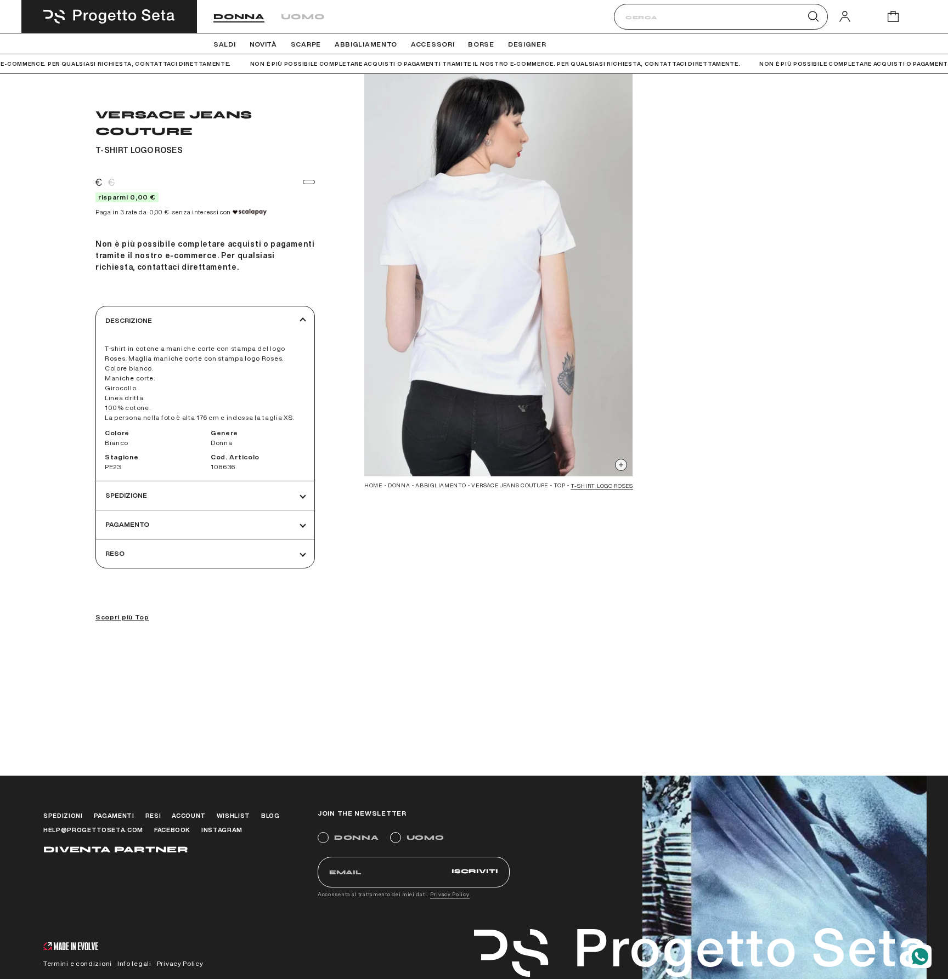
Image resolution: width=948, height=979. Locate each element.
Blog (270, 815)
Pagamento (127, 524)
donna (399, 485)
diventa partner (115, 849)
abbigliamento (440, 485)
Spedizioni (63, 815)
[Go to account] (844, 16)
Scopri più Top (122, 617)
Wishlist (233, 815)
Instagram (221, 830)
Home (373, 485)
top (559, 485)
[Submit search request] (813, 16)
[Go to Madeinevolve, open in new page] (70, 947)
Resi (153, 815)
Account (189, 815)
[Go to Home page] (109, 16)
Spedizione (126, 495)
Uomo (303, 16)
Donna (238, 16)
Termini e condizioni (77, 963)
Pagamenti (114, 815)
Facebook (172, 830)
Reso (115, 553)
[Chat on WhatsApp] (920, 956)
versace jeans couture (509, 485)
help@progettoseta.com (93, 830)
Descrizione (128, 320)
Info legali (134, 963)
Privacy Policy (450, 894)
